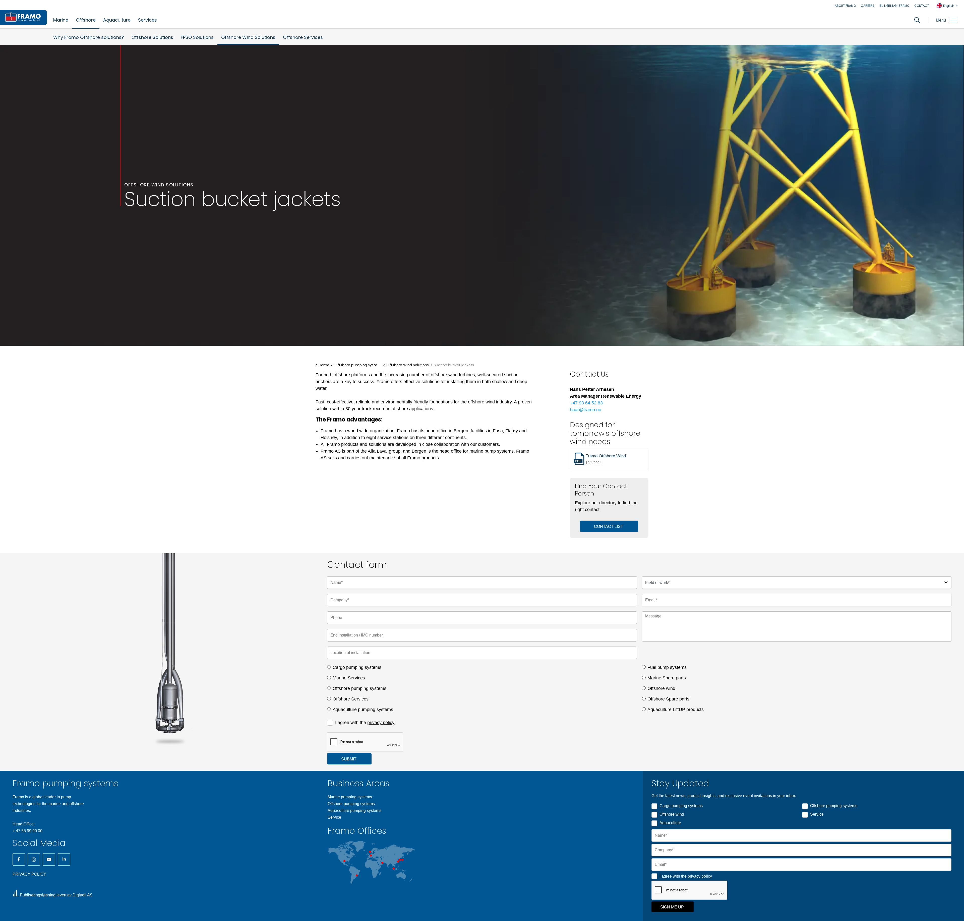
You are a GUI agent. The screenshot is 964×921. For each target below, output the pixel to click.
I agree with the (364, 722)
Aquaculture (117, 20)
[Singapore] (394, 869)
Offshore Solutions (152, 37)
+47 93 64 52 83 (586, 402)
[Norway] (370, 852)
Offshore (86, 20)
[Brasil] (357, 875)
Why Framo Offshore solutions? (88, 37)
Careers (867, 6)
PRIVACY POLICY (29, 874)
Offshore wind (661, 688)
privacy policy (380, 722)
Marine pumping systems (350, 797)
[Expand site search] (917, 20)
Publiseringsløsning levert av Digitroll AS (56, 895)
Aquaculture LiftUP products (675, 709)
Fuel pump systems (667, 667)
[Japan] (402, 860)
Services (147, 20)
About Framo (845, 6)
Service (334, 817)
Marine (60, 20)
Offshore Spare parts (668, 698)
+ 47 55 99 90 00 (27, 831)
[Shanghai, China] (398, 862)
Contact (921, 6)
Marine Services (349, 677)
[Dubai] (382, 863)
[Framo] (23, 17)
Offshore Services (303, 37)
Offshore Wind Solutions (248, 37)
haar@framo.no (585, 409)
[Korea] (400, 860)
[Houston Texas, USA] (344, 861)
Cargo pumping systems (357, 667)
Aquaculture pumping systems (363, 709)
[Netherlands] (371, 856)
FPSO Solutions (197, 37)
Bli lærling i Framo (894, 6)
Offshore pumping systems (359, 688)
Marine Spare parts (666, 677)
